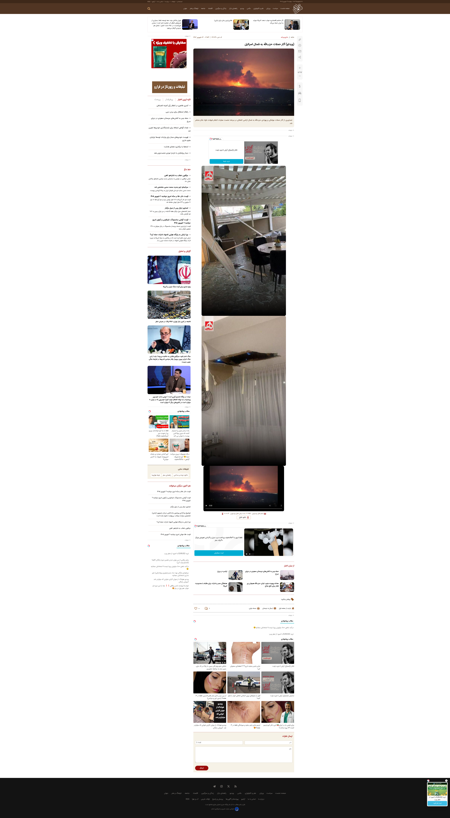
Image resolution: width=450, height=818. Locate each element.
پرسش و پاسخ (217, 799)
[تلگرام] (214, 786)
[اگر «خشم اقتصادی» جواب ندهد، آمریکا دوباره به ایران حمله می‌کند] (292, 24)
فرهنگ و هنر (194, 8)
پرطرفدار (169, 99)
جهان (185, 8)
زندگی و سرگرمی (221, 8)
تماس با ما (160, 1)
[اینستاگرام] (221, 786)
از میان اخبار (289, 566)
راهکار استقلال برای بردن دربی (177, 112)
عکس (249, 8)
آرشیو (153, 1)
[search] (149, 8)
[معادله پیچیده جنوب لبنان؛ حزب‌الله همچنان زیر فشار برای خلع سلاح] (287, 587)
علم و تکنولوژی (258, 8)
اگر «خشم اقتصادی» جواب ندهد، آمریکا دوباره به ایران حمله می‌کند (268, 21)
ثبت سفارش (218, 553)
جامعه (203, 8)
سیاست (275, 8)
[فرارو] (297, 8)
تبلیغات (173, 1)
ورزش (268, 8)
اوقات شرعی (205, 799)
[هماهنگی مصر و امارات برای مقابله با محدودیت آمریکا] (236, 587)
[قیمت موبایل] (300, 101)
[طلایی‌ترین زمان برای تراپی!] (241, 24)
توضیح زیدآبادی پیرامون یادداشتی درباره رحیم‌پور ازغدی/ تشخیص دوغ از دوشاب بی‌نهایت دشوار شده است (171, 514)
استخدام (179, 1)
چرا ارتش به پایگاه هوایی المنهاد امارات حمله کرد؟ (169, 234)
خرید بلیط (226, 161)
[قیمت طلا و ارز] (299, 87)
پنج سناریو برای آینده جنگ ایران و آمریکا (177, 286)
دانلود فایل (242, 517)
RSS (149, 1)
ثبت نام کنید (437, 803)
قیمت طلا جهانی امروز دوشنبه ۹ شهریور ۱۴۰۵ (176, 534)
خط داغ (187, 169)
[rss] (235, 786)
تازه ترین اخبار (184, 99)
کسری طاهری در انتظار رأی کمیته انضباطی (172, 105)
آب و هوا (195, 799)
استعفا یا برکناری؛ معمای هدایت (176, 146)
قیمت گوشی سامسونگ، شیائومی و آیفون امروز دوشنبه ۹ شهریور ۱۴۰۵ (171, 221)
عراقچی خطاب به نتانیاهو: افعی (176, 175)
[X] (228, 786)
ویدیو (242, 8)
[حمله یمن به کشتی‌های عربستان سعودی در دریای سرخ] (287, 575)
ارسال (202, 768)
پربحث (157, 99)
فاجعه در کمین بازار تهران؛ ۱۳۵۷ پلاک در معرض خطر (173, 321)
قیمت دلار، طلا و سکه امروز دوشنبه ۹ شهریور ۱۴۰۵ (169, 196)
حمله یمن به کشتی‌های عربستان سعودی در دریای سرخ (262, 572)
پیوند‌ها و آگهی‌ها (232, 799)
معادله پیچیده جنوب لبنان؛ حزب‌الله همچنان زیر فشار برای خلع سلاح (263, 584)
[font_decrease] (299, 76)
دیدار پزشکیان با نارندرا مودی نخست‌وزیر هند (171, 153)
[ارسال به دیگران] (299, 51)
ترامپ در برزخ (222, 571)
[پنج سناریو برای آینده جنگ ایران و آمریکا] (169, 270)
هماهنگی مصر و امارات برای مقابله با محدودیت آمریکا (211, 584)
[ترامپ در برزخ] (236, 575)
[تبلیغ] (169, 87)
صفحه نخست (285, 8)
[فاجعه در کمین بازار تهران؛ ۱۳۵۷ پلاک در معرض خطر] (169, 305)
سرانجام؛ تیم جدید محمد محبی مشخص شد (171, 187)
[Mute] (249, 554)
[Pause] (246, 554)
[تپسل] (210, 139)
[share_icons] (299, 57)
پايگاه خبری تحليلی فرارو (220, 804)
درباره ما (167, 1)
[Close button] (446, 780)
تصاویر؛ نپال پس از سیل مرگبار (176, 208)
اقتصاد (210, 8)
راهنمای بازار (233, 8)
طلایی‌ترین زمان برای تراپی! (223, 20)
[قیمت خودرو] (299, 94)
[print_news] (299, 45)
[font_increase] (299, 68)
